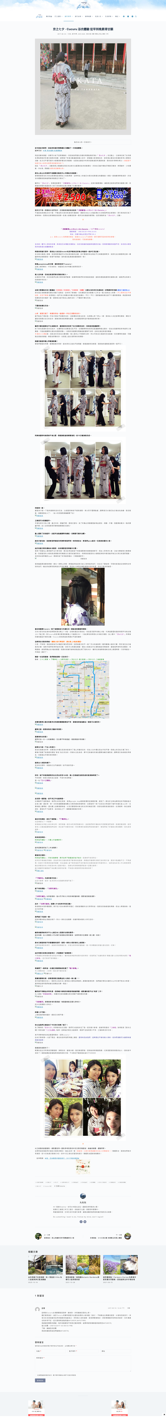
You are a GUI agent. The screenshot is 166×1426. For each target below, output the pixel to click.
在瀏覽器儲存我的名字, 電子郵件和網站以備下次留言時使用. (56, 1375)
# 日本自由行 (84, 1182)
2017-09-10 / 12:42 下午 (116, 1308)
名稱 (38, 1351)
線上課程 (30, 1401)
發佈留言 (40, 1380)
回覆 (129, 1308)
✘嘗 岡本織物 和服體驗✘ (52, 151)
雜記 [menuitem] (116, 16)
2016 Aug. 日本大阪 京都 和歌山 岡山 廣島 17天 (93, 34)
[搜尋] (136, 16)
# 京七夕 (56, 1182)
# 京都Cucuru (59, 1186)
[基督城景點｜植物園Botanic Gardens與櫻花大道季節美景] (83, 1265)
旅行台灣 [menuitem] (78, 16)
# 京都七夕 (48, 1182)
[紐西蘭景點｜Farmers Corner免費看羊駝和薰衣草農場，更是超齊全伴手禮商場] (120, 1265)
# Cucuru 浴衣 (48, 1186)
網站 (103, 1351)
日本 (69, 34)
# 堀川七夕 (38, 1186)
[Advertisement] (92, 1410)
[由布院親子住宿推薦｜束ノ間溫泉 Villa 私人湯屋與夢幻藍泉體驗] (45, 1265)
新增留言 (40, 1358)
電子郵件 (73, 1351)
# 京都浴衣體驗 (122, 1182)
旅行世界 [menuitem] (68, 16)
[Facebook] (123, 16)
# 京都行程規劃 (39, 1182)
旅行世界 (74, 34)
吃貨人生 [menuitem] (98, 16)
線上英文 (113, 1401)
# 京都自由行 (75, 1182)
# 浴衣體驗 (92, 1182)
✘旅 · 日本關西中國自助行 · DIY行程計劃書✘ (62, 1158)
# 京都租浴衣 (112, 1182)
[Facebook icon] (81, 1221)
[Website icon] (84, 1221)
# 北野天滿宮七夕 (65, 1182)
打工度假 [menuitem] (58, 16)
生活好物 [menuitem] (108, 16)
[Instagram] (128, 16)
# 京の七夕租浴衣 (102, 1182)
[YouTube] (132, 16)
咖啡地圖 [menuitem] (88, 16)
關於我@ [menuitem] (49, 16)
